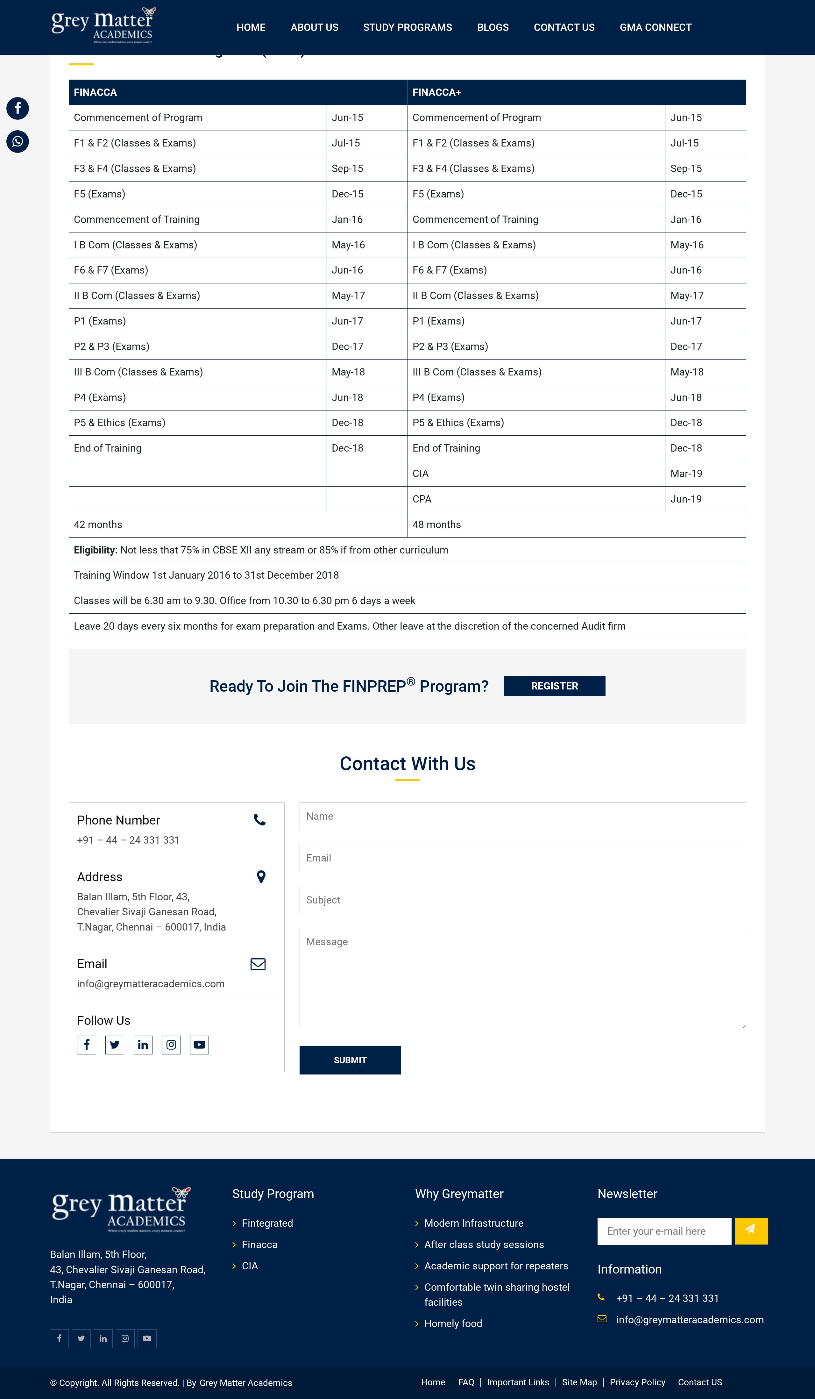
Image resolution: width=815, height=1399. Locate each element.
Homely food (453, 1324)
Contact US (700, 1382)
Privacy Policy (637, 1382)
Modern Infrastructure (474, 1223)
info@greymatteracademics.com (690, 1320)
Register (554, 686)
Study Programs (407, 27)
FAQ (466, 1382)
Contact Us (564, 27)
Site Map (579, 1382)
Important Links (518, 1382)
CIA (250, 1266)
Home (251, 27)
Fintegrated (267, 1223)
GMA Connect (656, 27)
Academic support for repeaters (496, 1266)
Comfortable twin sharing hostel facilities (497, 1294)
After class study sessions (484, 1245)
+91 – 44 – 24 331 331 (667, 1298)
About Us (314, 27)
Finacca (260, 1245)
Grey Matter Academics (246, 1383)
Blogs (493, 27)
